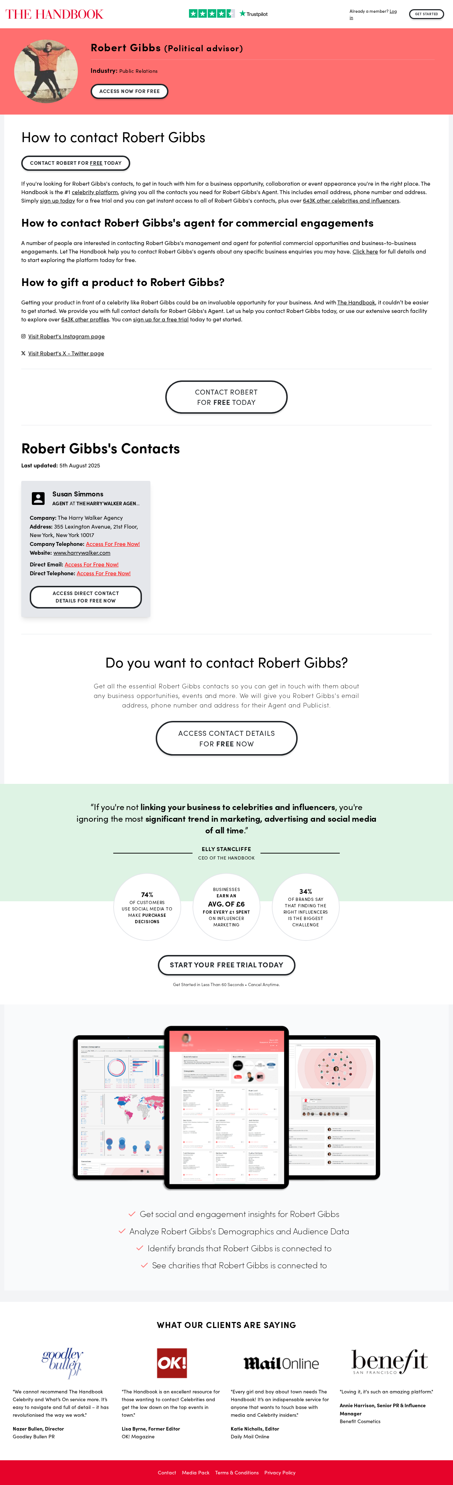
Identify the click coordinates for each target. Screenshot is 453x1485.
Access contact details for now (226, 738)
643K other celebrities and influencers (351, 200)
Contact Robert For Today (75, 162)
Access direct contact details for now (86, 596)
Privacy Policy (280, 1472)
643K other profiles (85, 319)
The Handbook (356, 302)
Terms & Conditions (237, 1472)
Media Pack (196, 1472)
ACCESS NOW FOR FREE (129, 90)
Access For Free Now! (113, 543)
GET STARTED (426, 14)
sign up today (57, 200)
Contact (167, 1472)
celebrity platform (95, 192)
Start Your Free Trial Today (226, 964)
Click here (365, 251)
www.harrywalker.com (81, 552)
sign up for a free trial (161, 319)
